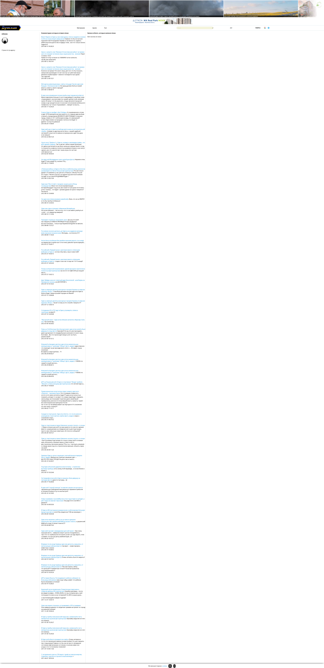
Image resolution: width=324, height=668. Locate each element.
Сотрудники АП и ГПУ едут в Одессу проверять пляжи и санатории (59, 311)
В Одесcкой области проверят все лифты (54, 639)
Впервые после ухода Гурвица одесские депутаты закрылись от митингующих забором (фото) (62, 545)
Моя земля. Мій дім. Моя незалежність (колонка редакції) (241, 16)
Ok (170, 666)
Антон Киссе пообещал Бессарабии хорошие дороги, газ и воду (62, 240)
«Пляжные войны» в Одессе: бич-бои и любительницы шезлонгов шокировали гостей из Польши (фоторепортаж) (63, 170)
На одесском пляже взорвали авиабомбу (54, 199)
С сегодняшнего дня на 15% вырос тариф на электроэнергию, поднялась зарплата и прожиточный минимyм (61, 655)
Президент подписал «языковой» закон (54, 220)
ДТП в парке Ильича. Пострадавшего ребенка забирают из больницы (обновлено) (60, 579)
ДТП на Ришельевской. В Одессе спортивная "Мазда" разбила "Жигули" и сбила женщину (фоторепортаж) (61, 383)
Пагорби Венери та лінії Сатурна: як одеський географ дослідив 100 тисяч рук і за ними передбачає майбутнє (33, 16)
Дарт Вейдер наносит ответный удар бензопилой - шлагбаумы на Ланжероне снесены (63, 281)
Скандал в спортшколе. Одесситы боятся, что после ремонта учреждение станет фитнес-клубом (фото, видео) (61, 415)
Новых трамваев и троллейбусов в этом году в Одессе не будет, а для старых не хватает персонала (62, 500)
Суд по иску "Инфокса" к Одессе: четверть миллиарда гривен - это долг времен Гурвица (63, 143)
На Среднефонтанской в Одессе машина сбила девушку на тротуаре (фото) (60, 479)
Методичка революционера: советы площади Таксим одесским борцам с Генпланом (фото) (62, 85)
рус (231, 28)
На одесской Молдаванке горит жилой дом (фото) (57, 159)
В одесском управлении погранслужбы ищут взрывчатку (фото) (62, 95)
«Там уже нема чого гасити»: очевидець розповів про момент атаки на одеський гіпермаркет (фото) (104, 16)
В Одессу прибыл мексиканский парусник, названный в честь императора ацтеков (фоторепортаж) (61, 617)
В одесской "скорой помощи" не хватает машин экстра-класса (61, 487)
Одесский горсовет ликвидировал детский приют (57, 531)
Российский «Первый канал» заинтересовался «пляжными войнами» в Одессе (60, 260)
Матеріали (81, 28)
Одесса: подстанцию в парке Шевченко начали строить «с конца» (63, 425)
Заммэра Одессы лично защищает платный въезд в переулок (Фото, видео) (61, 456)
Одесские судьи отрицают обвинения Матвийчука (58, 208)
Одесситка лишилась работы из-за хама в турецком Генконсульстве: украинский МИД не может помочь (58, 520)
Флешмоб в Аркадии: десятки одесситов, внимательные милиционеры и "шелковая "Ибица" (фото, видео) (59, 345)
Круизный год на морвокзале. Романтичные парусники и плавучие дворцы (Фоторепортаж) (60, 590)
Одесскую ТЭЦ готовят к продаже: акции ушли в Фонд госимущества (59, 185)
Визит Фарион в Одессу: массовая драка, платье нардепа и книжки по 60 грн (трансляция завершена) (63, 38)
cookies (164, 666)
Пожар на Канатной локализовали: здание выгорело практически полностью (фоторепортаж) (63, 270)
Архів (94, 28)
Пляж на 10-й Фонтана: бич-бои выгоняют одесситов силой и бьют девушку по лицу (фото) (63, 330)
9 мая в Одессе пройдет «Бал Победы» (54, 112)
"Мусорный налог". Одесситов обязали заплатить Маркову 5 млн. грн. (63, 321)
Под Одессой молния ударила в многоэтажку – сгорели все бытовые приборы (60, 468)
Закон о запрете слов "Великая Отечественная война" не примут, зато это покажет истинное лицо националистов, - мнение (63, 53)
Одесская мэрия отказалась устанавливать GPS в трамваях (60, 605)
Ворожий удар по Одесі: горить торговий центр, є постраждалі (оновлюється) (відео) (174, 16)
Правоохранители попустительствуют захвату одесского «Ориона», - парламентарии (60, 392)
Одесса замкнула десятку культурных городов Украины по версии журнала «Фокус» (63, 290)
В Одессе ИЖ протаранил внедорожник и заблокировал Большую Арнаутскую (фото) (63, 511)
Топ (105, 28)
